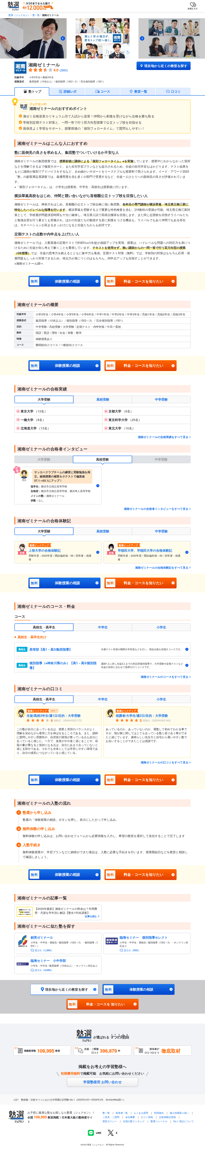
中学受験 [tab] (161, 399)
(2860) (63, 70)
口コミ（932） (132, 950)
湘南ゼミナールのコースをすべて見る (164, 677)
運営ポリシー (109, 1121)
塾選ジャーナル (159, 1121)
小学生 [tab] (161, 627)
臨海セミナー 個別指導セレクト (144, 937)
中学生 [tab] (103, 627)
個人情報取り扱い (179, 1112)
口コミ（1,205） (44, 950)
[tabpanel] (102, 420)
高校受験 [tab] (102, 399)
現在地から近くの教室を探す (165, 65)
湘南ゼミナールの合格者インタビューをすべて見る (156, 509)
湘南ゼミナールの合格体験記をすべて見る (161, 567)
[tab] (97, 55)
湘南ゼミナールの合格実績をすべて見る (163, 437)
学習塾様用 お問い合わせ (102, 1081)
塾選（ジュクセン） (19, 15)
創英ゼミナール (42, 937)
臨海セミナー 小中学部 (48, 960)
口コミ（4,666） (44, 970)
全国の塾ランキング (134, 1121)
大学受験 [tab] (44, 399)
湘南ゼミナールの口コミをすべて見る (164, 762)
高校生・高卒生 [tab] (44, 627)
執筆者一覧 (122, 1112)
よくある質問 (141, 1112)
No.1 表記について (183, 1121)
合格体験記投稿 (167, 1117)
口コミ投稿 (147, 1117)
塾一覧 (36, 15)
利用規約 (159, 1112)
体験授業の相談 (55, 281)
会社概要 (130, 1117)
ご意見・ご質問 (110, 1117)
